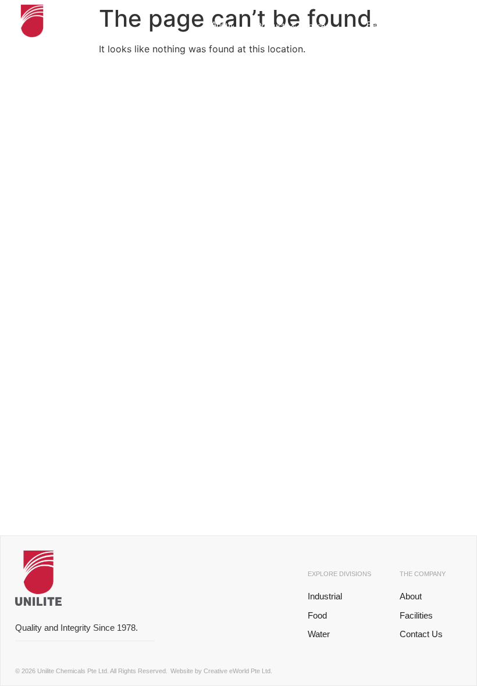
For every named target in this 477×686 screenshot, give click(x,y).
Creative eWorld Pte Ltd (237, 670)
